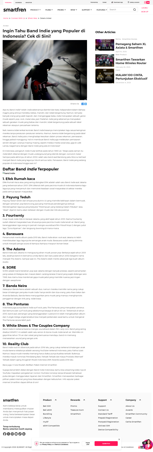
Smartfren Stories (129, 39)
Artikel (5, 26)
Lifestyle (47, 418)
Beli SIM (47, 406)
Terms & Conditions (61, 444)
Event (118, 70)
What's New (32, 18)
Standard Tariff (105, 414)
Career (105, 2)
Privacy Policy (47, 444)
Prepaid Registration (108, 418)
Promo (74, 406)
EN (148, 2)
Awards (129, 410)
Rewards (76, 400)
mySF (45, 422)
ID (145, 2)
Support (102, 400)
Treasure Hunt (77, 410)
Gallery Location (134, 2)
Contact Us (103, 410)
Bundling (47, 414)
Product (47, 400)
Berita (118, 39)
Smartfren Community (136, 414)
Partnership (94, 2)
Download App (118, 2)
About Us (130, 406)
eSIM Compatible (51, 425)
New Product (121, 55)
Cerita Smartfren (133, 422)
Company (131, 400)
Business (19, 2)
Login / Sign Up (144, 10)
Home (5, 18)
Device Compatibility (108, 429)
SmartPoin (76, 414)
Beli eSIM (47, 410)
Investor (29, 2)
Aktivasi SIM (104, 425)
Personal (8, 2)
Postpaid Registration (108, 422)
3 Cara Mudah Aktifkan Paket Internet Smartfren (34, 365)
